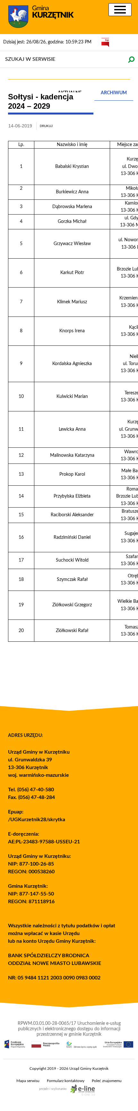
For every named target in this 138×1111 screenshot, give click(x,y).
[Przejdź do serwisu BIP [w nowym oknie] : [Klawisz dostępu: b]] (105, 42)
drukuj (46, 126)
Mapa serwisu (27, 1081)
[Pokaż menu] (120, 9)
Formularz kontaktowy (65, 1081)
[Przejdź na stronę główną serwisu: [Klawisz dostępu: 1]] (45, 17)
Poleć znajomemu (107, 1081)
